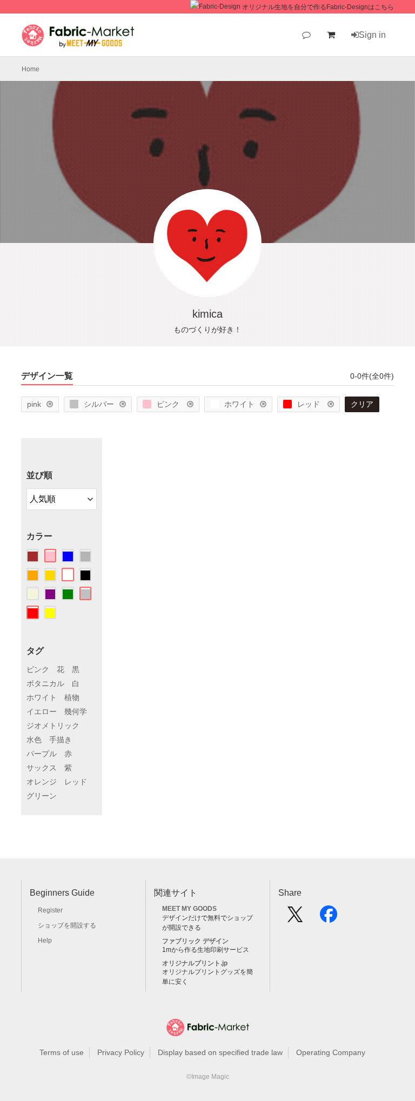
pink (34, 404)
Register (50, 910)
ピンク (169, 404)
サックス (41, 767)
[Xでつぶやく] (295, 918)
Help (45, 940)
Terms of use (61, 1052)
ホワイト (239, 404)
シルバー (99, 404)
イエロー (41, 711)
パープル (41, 753)
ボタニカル (45, 683)
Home (30, 69)
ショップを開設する (67, 925)
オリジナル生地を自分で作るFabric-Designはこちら (318, 7)
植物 (71, 697)
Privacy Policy (120, 1052)
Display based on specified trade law (220, 1052)
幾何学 (75, 711)
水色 (34, 739)
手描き (60, 739)
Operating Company (330, 1052)
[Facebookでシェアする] (328, 918)
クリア (362, 404)
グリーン (41, 795)
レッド (309, 404)
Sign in (372, 34)
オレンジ (41, 781)
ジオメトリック (52, 725)
